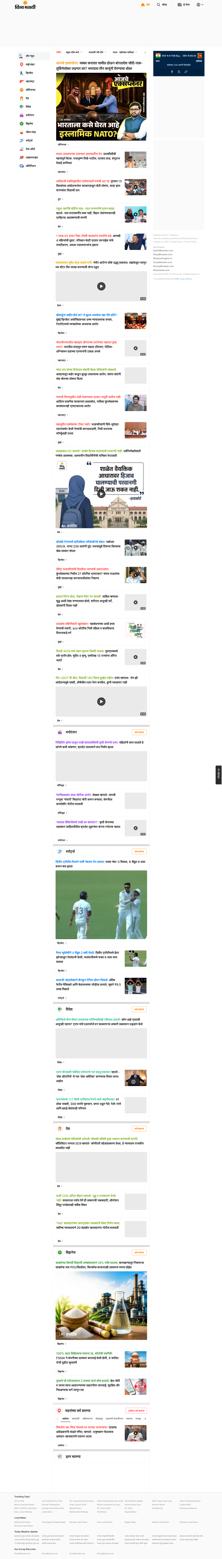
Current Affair (185, 1504)
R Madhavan (157, 1508)
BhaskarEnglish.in (162, 258)
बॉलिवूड (60, 785)
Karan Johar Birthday (23, 1512)
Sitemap (173, 235)
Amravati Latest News (23, 1526)
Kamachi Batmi (158, 1504)
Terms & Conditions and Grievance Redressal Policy (175, 238)
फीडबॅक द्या (218, 773)
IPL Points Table (104, 1508)
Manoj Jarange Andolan (24, 1504)
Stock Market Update (134, 1501)
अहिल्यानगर (87, 1418)
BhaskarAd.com (161, 270)
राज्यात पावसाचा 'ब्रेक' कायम (134, 1536)
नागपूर (138, 1418)
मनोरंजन (61, 840)
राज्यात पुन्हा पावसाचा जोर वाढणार (53, 1536)
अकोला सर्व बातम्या (136, 1410)
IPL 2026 (128, 1508)
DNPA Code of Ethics (183, 279)
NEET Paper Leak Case (162, 1501)
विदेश (59, 1062)
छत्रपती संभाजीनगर (114, 1418)
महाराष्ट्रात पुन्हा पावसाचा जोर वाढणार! (26, 1536)
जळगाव (129, 1418)
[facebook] (129, 144)
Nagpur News (130, 1522)
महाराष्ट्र (62, 171)
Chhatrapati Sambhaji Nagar (54, 1522)
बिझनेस (60, 1343)
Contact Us (158, 242)
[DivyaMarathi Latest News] (25, 7)
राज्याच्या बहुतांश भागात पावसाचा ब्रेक (164, 1536)
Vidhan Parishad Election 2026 (110, 1501)
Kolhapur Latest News (189, 1522)
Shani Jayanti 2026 (77, 1504)
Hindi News (102, 1512)
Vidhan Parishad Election (190, 1501)
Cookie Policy (176, 242)
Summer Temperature (51, 1504)
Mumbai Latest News (78, 1522)
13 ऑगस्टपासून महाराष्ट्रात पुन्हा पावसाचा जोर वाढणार (27, 1543)
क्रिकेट (61, 332)
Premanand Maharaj (188, 1508)
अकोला (65, 1418)
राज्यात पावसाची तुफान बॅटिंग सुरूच (136, 1543)
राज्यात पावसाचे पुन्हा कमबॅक (189, 1539)
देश (59, 226)
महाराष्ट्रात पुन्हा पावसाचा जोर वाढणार (137, 1539)
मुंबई (59, 253)
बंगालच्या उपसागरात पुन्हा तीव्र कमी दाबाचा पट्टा (193, 1536)
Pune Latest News (104, 1522)
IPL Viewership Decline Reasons (82, 1501)
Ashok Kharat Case (133, 1504)
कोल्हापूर (99, 1418)
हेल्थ (59, 305)
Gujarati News (131, 1512)
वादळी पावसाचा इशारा (49, 1543)
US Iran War (19, 1501)
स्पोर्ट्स (61, 998)
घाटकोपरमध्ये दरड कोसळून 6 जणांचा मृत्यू (165, 1539)
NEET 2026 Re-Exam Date (25, 1508)
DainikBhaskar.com (163, 250)
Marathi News (75, 1508)
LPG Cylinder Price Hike (52, 1501)
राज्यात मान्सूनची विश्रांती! (105, 1536)
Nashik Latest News (160, 1522)
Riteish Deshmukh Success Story (110, 1504)
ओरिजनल (62, 144)
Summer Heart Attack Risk (53, 1508)
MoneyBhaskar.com (163, 266)
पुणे (59, 199)
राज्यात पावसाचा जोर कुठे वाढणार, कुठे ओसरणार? (27, 1539)
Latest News (47, 1512)
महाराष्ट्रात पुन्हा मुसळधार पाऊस (162, 1543)
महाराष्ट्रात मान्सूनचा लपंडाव (51, 1539)
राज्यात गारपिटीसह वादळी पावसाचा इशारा (82, 1543)
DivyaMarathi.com (162, 262)
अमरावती (75, 1418)
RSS (167, 242)
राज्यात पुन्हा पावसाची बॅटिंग (106, 1539)
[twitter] (136, 144)
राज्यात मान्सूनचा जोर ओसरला (79, 1536)
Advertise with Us (160, 235)
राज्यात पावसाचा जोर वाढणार (78, 1539)
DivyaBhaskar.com (162, 254)
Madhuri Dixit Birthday (78, 1512)
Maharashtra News (22, 1522)
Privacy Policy (190, 242)
